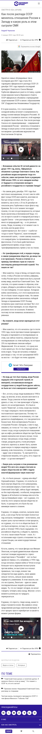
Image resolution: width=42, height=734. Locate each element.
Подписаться (21, 369)
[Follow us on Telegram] (24, 713)
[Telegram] (21, 731)
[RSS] (29, 713)
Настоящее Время (12, 145)
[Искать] (33, 731)
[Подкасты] (34, 713)
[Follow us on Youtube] (14, 713)
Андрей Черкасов (8, 31)
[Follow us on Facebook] (3, 713)
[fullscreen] (38, 158)
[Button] (11, 40)
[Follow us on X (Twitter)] (8, 713)
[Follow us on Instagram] (19, 713)
